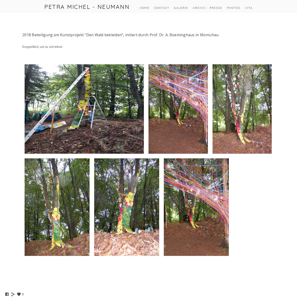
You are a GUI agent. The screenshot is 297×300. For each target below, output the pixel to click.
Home (144, 8)
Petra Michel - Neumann (86, 6)
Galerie (181, 8)
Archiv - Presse (207, 8)
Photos (233, 8)
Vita (249, 8)
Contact (161, 8)
